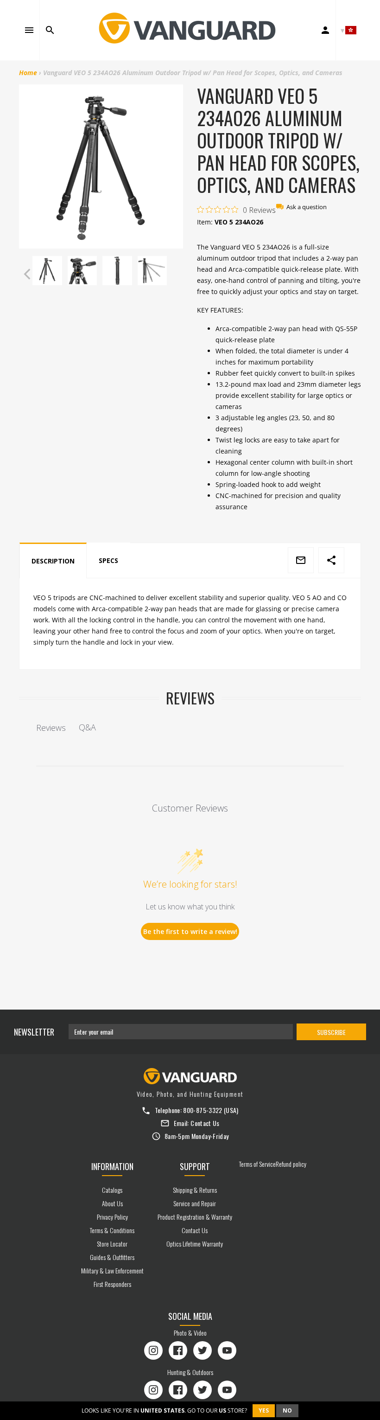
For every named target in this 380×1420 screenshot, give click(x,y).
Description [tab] (53, 560)
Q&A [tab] (87, 727)
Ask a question (306, 207)
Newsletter (34, 1032)
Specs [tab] (108, 560)
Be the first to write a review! (190, 931)
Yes (264, 1410)
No (287, 1410)
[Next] (174, 274)
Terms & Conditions (112, 1230)
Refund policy (291, 1164)
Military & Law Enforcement (112, 1270)
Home (28, 72)
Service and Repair (194, 1203)
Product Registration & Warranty (195, 1217)
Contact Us (205, 1123)
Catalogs (112, 1190)
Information (112, 1166)
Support (195, 1166)
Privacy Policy (112, 1217)
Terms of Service (257, 1164)
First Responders (112, 1284)
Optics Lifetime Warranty (194, 1243)
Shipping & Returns (195, 1190)
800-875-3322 (202, 1110)
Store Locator (112, 1243)
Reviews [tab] (51, 727)
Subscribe (331, 1032)
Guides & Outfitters (112, 1257)
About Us (112, 1203)
